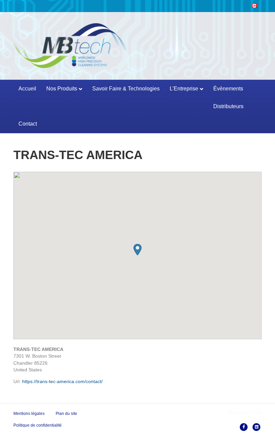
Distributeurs (228, 106)
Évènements (228, 88)
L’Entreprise (184, 88)
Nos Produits (61, 88)
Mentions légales (29, 413)
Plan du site (66, 413)
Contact (27, 124)
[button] (137, 249)
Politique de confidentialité (37, 425)
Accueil (27, 88)
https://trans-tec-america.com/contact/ (62, 381)
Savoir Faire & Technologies (126, 88)
